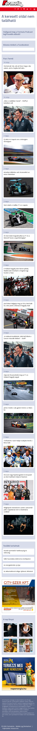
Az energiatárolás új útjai (12, 565)
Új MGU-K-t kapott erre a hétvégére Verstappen (16, 140)
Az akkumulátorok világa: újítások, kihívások (18, 571)
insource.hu (14, 728)
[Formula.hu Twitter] (18, 8)
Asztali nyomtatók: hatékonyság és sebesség (15, 552)
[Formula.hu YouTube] (27, 8)
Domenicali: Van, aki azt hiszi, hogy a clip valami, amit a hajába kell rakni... (17, 67)
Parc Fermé (8, 58)
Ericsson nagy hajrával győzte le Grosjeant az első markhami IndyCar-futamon (18, 476)
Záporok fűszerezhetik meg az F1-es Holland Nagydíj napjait (16, 376)
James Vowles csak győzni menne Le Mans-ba (18, 409)
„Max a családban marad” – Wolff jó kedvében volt (16, 102)
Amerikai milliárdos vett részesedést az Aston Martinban (17, 173)
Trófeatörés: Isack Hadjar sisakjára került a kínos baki (18, 442)
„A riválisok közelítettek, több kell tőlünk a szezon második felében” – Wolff (17, 337)
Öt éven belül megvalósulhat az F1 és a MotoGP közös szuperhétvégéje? (17, 237)
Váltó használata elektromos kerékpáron (17, 559)
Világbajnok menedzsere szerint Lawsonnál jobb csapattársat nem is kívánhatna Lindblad (18, 510)
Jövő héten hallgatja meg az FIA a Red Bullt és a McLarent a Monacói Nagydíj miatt (18, 305)
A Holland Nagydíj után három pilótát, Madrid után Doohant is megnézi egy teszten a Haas (16, 271)
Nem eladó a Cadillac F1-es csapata (16, 205)
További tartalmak (11, 545)
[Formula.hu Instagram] (24, 8)
